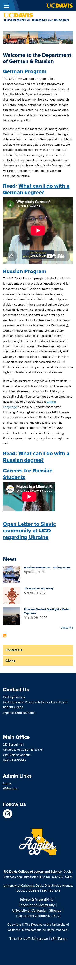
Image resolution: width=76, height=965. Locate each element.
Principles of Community (37, 904)
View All (67, 627)
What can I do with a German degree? (36, 189)
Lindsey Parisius (14, 697)
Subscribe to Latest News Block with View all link (4, 635)
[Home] (36, 16)
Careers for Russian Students (28, 473)
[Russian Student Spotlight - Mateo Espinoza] (11, 616)
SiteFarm (59, 938)
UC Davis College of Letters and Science (33, 871)
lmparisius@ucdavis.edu (19, 712)
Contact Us (13, 650)
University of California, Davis (23, 885)
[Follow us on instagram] (7, 813)
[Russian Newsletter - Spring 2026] (11, 574)
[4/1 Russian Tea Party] (11, 595)
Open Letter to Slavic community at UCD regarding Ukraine (29, 530)
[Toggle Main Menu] (6, 5)
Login (7, 783)
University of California (29, 910)
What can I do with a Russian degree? (36, 456)
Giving (10, 660)
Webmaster (10, 788)
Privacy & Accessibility (36, 899)
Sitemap (55, 910)
